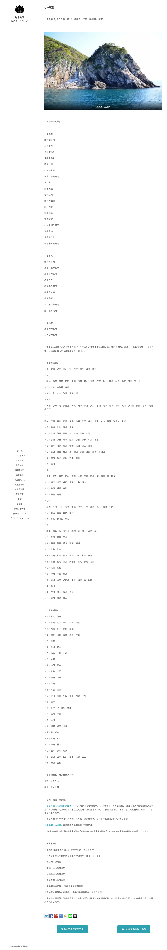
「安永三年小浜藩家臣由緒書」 (58, 805)
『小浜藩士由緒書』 (53, 825)
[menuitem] (19, 450)
